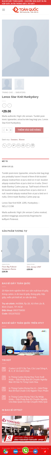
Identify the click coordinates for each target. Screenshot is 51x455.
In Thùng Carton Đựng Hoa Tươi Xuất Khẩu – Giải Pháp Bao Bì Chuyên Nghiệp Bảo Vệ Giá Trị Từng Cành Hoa (28, 379)
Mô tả (5, 161)
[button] (25, 342)
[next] (44, 48)
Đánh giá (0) (7, 167)
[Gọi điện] (25, 450)
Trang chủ (7, 92)
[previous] (6, 48)
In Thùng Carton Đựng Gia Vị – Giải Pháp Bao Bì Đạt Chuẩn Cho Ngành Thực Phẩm (28, 389)
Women (22, 140)
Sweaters (20, 92)
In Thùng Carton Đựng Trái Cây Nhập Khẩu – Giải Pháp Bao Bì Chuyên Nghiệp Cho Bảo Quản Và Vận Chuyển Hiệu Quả (28, 399)
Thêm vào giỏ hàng (29, 130)
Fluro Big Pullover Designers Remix (9, 268)
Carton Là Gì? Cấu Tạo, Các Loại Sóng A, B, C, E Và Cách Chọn (28, 369)
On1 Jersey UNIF (34, 267)
